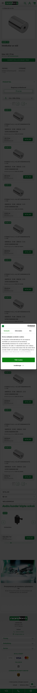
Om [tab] (30, 331)
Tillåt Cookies (18, 360)
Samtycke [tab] (7, 331)
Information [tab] (18, 331)
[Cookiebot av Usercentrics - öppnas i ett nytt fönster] (27, 326)
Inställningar (17, 365)
